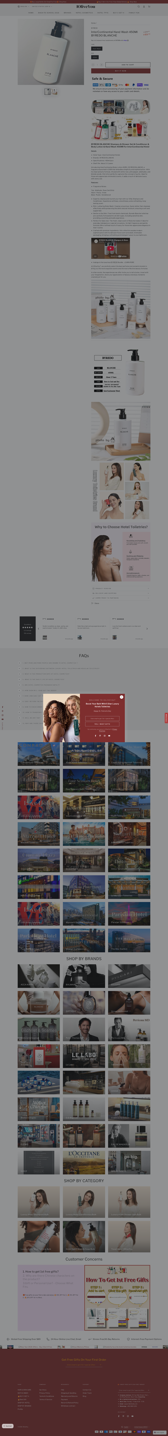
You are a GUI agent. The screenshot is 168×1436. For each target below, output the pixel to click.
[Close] (121, 697)
